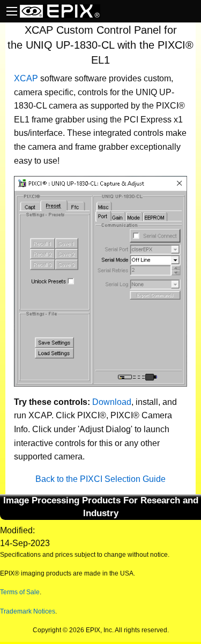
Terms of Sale (20, 592)
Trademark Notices (27, 611)
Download (111, 402)
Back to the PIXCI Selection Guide (100, 479)
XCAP (26, 78)
